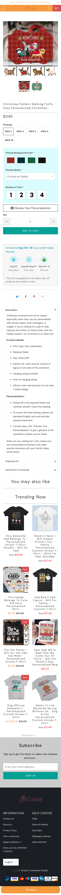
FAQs (34, 818)
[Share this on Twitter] (17, 296)
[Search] (49, 8)
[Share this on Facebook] (25, 296)
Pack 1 (8, 131)
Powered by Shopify (38, 870)
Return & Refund (40, 824)
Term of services (11, 836)
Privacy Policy (10, 830)
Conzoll (24, 870)
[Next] (55, 48)
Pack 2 (20, 131)
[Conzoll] (30, 8)
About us (7, 824)
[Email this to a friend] (42, 296)
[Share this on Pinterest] (34, 296)
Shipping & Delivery (41, 836)
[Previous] (5, 48)
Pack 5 (44, 131)
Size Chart (37, 830)
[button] (30, 153)
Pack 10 (9, 140)
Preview (31, 890)
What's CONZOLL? (12, 842)
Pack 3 (32, 131)
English (9, 862)
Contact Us (8, 818)
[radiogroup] (30, 160)
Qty (5, 214)
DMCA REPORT (39, 842)
